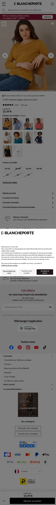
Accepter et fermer (45, 272)
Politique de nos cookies (9, 265)
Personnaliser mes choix (9, 272)
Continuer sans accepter (26, 272)
